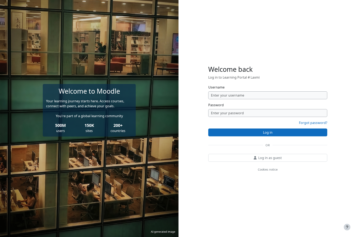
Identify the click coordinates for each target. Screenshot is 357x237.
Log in (268, 132)
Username (216, 87)
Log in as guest (270, 158)
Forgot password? (313, 122)
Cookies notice (268, 169)
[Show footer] (347, 227)
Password (216, 105)
